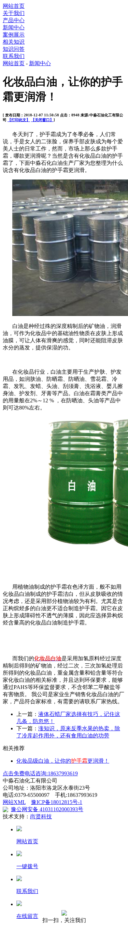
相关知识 (14, 42)
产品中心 (14, 20)
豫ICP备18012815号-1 (56, 802)
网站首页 (14, 6)
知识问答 (14, 49)
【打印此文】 (19, 120)
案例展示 (14, 35)
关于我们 (14, 13)
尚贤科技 (41, 816)
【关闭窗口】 (42, 120)
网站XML (14, 802)
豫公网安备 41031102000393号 (47, 809)
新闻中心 (14, 27)
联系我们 (14, 56)
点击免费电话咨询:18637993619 (40, 773)
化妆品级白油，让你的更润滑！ (62, 761)
